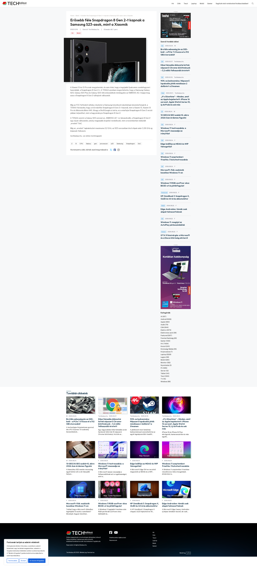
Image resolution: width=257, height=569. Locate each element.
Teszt (186, 4)
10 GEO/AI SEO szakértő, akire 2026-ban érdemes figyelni (80, 464)
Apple (163, 322)
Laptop (194, 4)
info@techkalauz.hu (80, 545)
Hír (173, 4)
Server (163, 371)
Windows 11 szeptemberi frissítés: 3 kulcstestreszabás (175, 464)
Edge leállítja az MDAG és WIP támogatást (144, 464)
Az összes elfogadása (37, 560)
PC (162, 368)
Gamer (209, 4)
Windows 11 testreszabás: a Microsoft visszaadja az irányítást (173, 131)
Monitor (164, 363)
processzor (104, 143)
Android (163, 319)
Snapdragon (130, 143)
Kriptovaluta (165, 352)
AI (162, 111)
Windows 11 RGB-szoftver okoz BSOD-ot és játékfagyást (112, 504)
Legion (163, 357)
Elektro (163, 330)
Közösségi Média (167, 349)
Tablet (163, 373)
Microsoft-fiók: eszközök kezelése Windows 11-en (78, 504)
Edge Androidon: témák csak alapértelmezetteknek (175, 504)
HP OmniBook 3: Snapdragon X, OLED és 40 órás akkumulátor (144, 504)
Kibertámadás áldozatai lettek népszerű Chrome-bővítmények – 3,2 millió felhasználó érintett (175, 68)
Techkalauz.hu (93, 29)
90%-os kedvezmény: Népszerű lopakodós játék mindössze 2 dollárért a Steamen (175, 83)
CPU (81, 143)
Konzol (163, 346)
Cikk (179, 4)
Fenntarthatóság (167, 338)
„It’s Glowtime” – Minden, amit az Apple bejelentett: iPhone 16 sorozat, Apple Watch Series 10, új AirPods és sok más (176, 424)
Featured (164, 192)
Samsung (120, 143)
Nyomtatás (165, 365)
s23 (112, 143)
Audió (163, 325)
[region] (26, 552)
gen (95, 143)
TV (162, 379)
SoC (139, 143)
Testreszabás (12, 560)
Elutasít (23, 560)
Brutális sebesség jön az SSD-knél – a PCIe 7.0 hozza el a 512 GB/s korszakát (175, 52)
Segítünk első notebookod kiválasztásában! (232, 4)
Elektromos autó (167, 333)
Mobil (202, 4)
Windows (164, 382)
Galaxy (88, 143)
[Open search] (253, 3)
